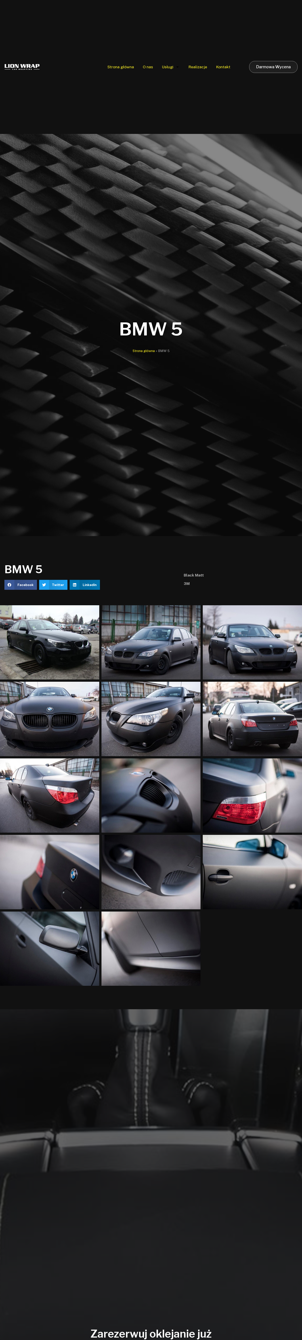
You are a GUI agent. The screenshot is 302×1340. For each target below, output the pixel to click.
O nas (148, 67)
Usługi (167, 67)
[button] (20, 585)
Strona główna (120, 67)
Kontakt (223, 67)
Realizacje (197, 67)
